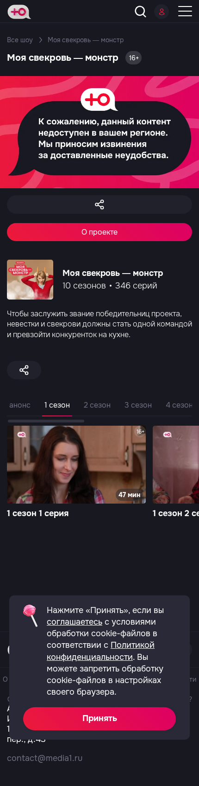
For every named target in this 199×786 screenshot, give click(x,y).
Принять (99, 718)
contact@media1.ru (44, 758)
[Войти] (161, 11)
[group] (76, 473)
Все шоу (20, 40)
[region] (99, 410)
